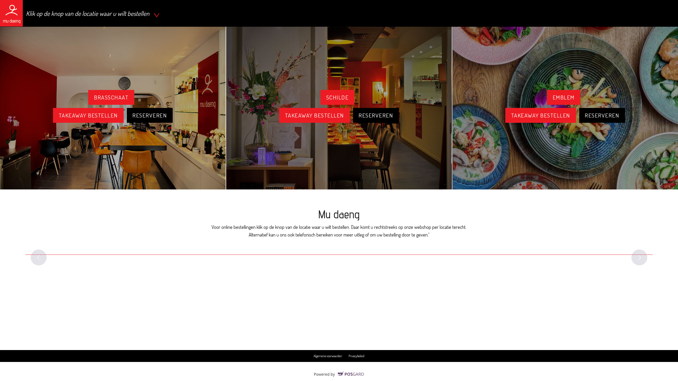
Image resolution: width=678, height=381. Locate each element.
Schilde (337, 97)
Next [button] (639, 257)
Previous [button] (39, 257)
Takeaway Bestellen (88, 115)
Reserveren (149, 115)
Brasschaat (111, 97)
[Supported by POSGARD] (339, 376)
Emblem (564, 97)
